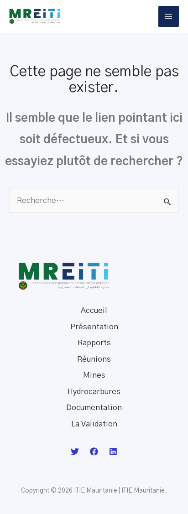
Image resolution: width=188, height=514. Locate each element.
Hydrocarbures (94, 391)
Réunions (94, 359)
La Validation (94, 424)
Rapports (94, 343)
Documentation (94, 407)
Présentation (94, 327)
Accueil (94, 310)
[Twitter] (75, 451)
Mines (94, 375)
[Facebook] (94, 451)
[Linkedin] (113, 451)
